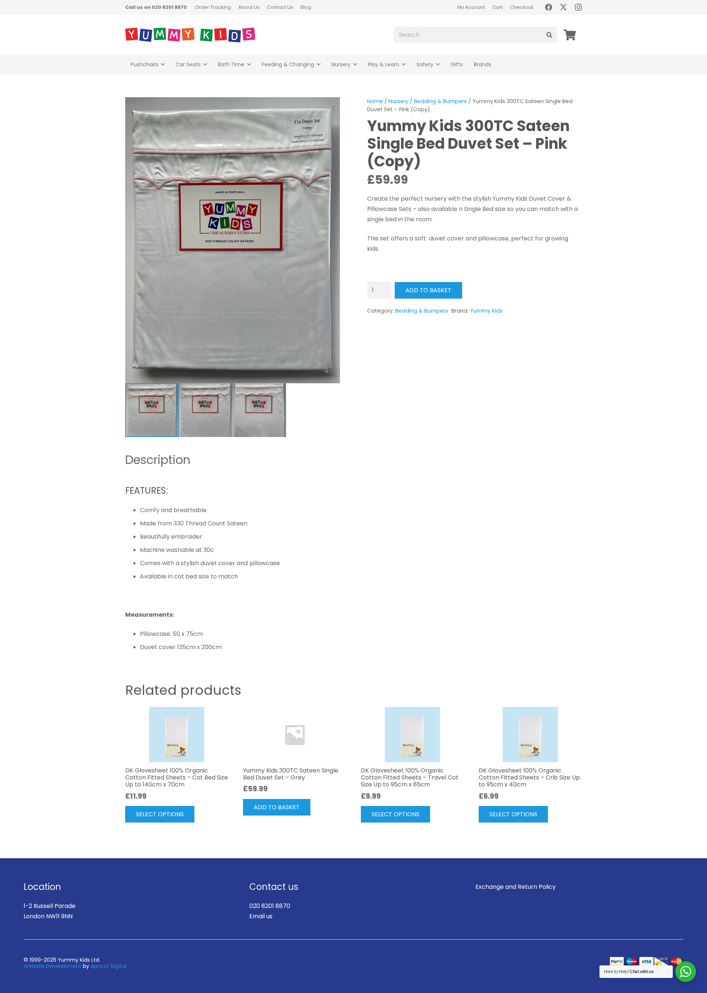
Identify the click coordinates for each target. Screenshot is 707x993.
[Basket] (569, 35)
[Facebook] (548, 7)
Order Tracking (213, 7)
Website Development (52, 966)
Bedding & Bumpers (440, 101)
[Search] (549, 35)
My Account (471, 7)
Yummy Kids (486, 310)
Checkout (521, 7)
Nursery (398, 101)
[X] (563, 7)
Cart (497, 7)
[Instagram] (578, 7)
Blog (305, 7)
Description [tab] (157, 459)
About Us (249, 7)
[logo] (190, 35)
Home (375, 101)
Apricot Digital (108, 966)
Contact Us (280, 7)
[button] (163, 64)
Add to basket (428, 290)
